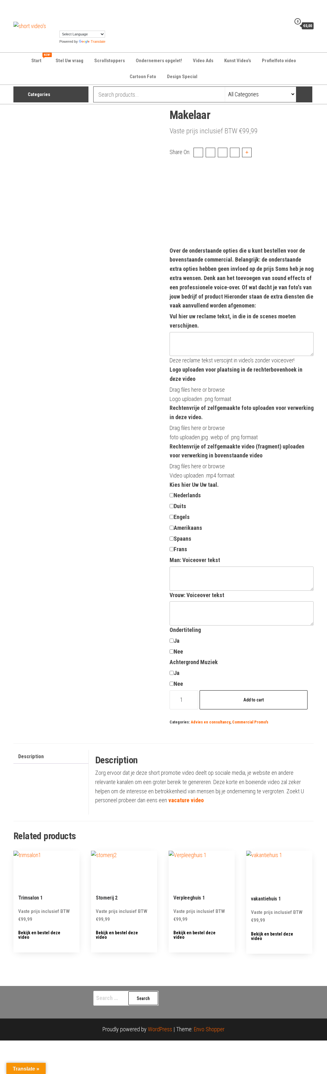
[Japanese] (81, 17)
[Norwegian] (88, 17)
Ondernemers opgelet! (159, 60)
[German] (107, 8)
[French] (100, 8)
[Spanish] (100, 17)
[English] (88, 8)
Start (40, 58)
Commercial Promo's (250, 722)
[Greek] (62, 17)
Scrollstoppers (109, 60)
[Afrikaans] (62, 8)
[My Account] (284, 25)
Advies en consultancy (210, 722)
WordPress (160, 1029)
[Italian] (75, 17)
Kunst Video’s (237, 60)
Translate (98, 41)
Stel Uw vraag (69, 60)
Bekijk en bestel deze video (39, 935)
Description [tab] (31, 756)
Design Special (182, 76)
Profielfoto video (279, 60)
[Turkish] (62, 25)
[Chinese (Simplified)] (69, 8)
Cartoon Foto (143, 76)
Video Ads (203, 60)
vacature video (186, 800)
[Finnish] (94, 8)
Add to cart (253, 699)
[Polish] (94, 17)
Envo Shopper (209, 1029)
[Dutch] (81, 8)
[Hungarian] (69, 17)
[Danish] (75, 8)
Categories (39, 94)
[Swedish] (107, 17)
